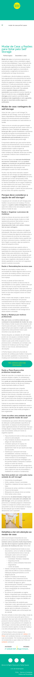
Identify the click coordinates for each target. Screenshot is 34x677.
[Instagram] (16, 660)
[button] (17, 15)
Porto (3, 636)
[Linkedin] (23, 660)
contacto (4, 642)
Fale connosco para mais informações (17, 364)
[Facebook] (10, 660)
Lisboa (25, 634)
